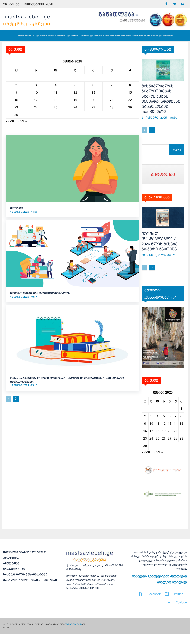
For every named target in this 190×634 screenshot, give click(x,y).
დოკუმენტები (14, 569)
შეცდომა (16, 208)
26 (75, 107)
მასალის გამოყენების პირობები (30, 580)
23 (16, 107)
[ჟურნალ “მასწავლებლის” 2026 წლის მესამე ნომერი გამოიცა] (163, 217)
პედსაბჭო (11, 557)
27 (93, 107)
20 (93, 100)
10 (36, 92)
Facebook (154, 594)
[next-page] (16, 399)
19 (75, 100)
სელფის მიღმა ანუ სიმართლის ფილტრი (40, 293)
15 (130, 92)
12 (75, 92)
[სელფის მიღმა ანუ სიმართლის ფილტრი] (72, 253)
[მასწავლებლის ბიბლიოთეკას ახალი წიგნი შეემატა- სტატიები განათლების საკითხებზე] (163, 70)
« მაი (10, 121)
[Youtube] (183, 4)
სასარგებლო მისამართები (25, 574)
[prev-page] (8, 399)
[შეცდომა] (72, 168)
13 (93, 92)
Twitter (178, 594)
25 (55, 107)
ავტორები (11, 563)
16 (16, 100)
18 (55, 100)
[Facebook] (166, 4)
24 (36, 107)
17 (36, 100)
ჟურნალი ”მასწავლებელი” (25, 552)
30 (16, 115)
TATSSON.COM (73, 624)
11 (55, 92)
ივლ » (22, 121)
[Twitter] (175, 4)
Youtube (181, 602)
